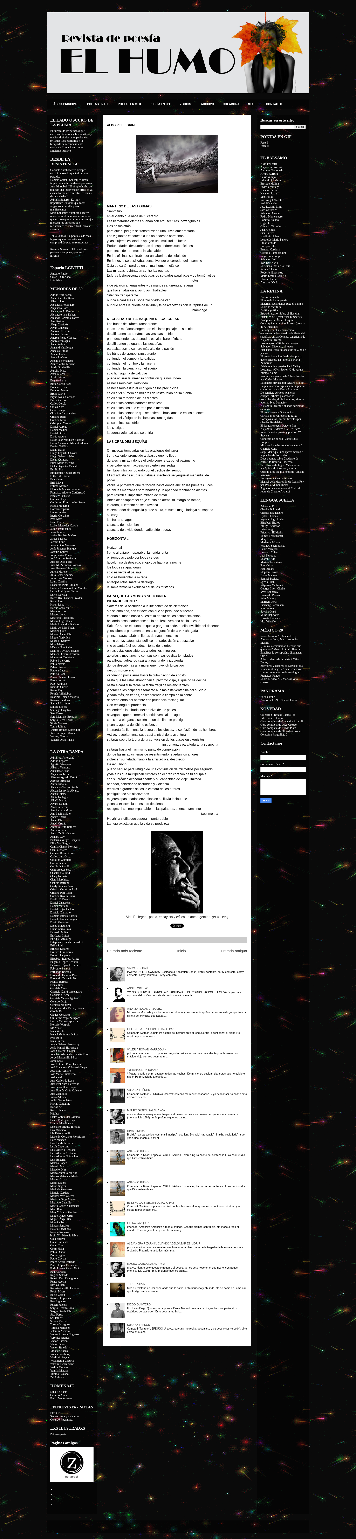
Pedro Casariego (269, 186)
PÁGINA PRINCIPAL (65, 104)
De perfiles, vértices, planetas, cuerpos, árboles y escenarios (277, 394)
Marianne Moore (270, 542)
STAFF (252, 104)
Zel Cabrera (57, 1377)
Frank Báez (56, 985)
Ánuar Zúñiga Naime (62, 833)
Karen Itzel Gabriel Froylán (66, 598)
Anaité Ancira (58, 817)
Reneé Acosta (58, 1281)
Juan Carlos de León (62, 1080)
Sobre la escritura (270, 307)
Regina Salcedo (59, 1275)
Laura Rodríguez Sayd (63, 1120)
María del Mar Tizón (62, 627)
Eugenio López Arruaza (64, 962)
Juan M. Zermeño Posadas (65, 565)
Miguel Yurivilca (60, 637)
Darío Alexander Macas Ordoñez (69, 443)
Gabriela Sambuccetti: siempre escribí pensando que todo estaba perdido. (69, 173)
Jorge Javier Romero (62, 555)
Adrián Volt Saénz (60, 294)
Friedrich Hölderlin (271, 532)
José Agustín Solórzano (63, 558)
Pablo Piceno (58, 667)
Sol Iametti (56, 1317)
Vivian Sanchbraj (60, 1354)
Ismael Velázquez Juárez (64, 1034)
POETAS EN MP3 (129, 104)
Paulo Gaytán (58, 1258)
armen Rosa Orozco (63, 853)
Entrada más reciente (124, 951)
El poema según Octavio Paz (277, 412)
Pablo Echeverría (60, 660)
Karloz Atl (56, 1107)
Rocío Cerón (57, 1294)
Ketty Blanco (58, 1110)
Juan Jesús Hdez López (63, 1087)
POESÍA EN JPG (160, 104)
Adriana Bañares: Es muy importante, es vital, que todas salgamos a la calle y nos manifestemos (67, 204)
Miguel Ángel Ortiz (61, 1215)
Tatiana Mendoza (60, 1327)
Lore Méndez (58, 1139)
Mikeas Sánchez (59, 1225)
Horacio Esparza (59, 509)
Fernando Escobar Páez (63, 975)
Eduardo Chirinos (270, 180)
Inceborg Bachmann (272, 605)
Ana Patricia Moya (61, 810)
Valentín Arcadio (60, 1331)
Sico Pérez (56, 1314)
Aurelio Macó (58, 370)
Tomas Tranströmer (271, 535)
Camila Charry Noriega (63, 846)
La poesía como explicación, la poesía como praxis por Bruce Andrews (282, 388)
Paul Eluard (267, 568)
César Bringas (58, 410)
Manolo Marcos (59, 1166)
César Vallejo (268, 177)
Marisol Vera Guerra (62, 1196)
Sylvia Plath (267, 582)
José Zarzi (56, 1077)
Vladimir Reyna (59, 1357)
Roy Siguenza (58, 1301)
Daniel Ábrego (58, 426)
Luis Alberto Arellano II (64, 1153)
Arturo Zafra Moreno (62, 364)
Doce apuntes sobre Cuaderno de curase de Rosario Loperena (279, 460)
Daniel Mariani (59, 905)
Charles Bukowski (270, 509)
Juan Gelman (267, 229)
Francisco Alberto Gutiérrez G (67, 492)
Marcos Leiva (58, 614)
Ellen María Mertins (62, 462)
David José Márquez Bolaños (67, 439)
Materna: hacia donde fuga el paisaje (281, 303)
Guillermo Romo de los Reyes (67, 502)
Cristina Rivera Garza (62, 896)
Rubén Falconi (58, 1304)
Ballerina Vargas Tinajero (65, 840)
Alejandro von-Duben (63, 314)
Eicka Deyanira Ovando (64, 466)
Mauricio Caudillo (60, 1202)
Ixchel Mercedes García (64, 525)
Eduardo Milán (59, 932)
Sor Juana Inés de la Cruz (275, 266)
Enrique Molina (269, 183)
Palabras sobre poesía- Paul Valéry (280, 366)
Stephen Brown (269, 572)
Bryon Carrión (58, 400)
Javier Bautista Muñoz (63, 535)
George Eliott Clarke (272, 588)
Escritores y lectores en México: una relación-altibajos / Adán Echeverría (281, 667)
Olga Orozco (267, 223)
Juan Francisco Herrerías (64, 1083)
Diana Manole (268, 575)
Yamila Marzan (59, 1370)
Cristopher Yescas (60, 423)
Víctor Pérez (57, 1344)
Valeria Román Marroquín (65, 729)
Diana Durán (57, 449)
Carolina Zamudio (60, 859)
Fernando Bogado (60, 971)
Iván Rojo (56, 1037)
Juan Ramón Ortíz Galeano (66, 1090)
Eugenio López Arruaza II (65, 965)
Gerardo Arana (58, 1395)
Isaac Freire (57, 522)
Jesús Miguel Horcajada (64, 1047)
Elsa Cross (56, 1413)
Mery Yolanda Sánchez (63, 1212)
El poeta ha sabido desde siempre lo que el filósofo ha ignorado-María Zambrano (281, 360)
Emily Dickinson (270, 525)
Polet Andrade (58, 683)
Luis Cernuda (268, 242)
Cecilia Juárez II (59, 866)
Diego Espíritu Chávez (63, 453)
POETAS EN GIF (98, 104)
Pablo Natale (57, 663)
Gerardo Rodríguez (61, 1419)
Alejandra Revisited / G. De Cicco (280, 428)
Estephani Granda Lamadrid (66, 942)
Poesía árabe (267, 696)
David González (59, 922)
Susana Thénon (269, 269)
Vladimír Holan (269, 236)
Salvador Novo (269, 262)
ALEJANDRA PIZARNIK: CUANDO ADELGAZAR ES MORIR (163, 1243)
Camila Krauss (58, 849)
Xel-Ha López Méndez (63, 733)
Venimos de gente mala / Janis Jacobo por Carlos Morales (282, 378)
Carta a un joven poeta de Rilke (278, 415)
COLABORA (231, 104)
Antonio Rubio (59, 273)
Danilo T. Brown (60, 899)
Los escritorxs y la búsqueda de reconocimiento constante (66, 144)
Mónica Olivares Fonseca (65, 654)
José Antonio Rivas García (65, 1064)
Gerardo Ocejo (58, 1001)
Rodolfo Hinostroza (271, 272)
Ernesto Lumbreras (61, 952)
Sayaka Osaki (268, 611)
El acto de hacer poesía (273, 300)
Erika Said (56, 945)
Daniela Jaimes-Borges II (65, 919)
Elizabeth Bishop (270, 522)
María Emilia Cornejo (273, 275)
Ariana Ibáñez (58, 354)
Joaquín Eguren (59, 551)
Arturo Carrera (269, 173)
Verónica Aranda (59, 1337)
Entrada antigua (234, 951)
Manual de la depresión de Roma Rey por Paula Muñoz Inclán (282, 483)
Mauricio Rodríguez (62, 617)
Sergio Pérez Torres (61, 720)
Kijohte (54, 1113)
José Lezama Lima (271, 206)
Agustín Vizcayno (60, 764)
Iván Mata (56, 280)
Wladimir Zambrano (62, 1364)
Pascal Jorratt (58, 680)
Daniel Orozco (58, 433)
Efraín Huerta (268, 279)
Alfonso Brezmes (60, 780)
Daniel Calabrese (60, 902)
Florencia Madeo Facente (65, 489)
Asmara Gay (57, 836)
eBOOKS (186, 104)
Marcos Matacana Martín (64, 1176)
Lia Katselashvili (60, 1133)
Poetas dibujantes (270, 297)
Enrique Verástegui (61, 938)
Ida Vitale (56, 1027)
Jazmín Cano (57, 542)
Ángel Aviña (57, 344)
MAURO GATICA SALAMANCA (146, 1110)
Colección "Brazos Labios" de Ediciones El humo (277, 716)
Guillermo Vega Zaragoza (65, 1018)
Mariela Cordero (59, 1192)
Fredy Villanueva (60, 495)
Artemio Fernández (61, 360)
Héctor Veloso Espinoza (64, 1021)
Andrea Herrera (59, 334)
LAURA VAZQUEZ (138, 1223)
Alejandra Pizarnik (271, 167)
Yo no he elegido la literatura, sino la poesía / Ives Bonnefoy (282, 401)
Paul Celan (266, 565)
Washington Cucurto (62, 1360)
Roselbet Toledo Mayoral (65, 696)
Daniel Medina (58, 430)
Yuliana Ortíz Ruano (62, 739)
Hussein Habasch (270, 618)
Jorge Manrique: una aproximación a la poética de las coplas (281, 453)
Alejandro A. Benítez (62, 311)
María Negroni (58, 1186)
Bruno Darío (57, 393)
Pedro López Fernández (64, 1265)
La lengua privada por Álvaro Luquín (282, 382)
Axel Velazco (58, 373)
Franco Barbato (59, 981)
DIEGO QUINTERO (139, 1304)
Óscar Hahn (57, 1248)
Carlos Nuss (57, 406)
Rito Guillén (57, 1284)
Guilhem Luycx (59, 499)
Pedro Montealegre (61, 1398)
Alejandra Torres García (64, 787)
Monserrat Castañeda (62, 657)
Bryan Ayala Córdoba (62, 397)
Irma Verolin (57, 1031)
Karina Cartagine (60, 1103)
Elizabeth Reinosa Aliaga (64, 958)
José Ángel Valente (271, 200)
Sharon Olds (267, 558)
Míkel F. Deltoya (60, 640)
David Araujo (58, 436)
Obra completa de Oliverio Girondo (281, 731)
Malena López (58, 1163)
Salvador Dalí (268, 259)
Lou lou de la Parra (61, 1143)
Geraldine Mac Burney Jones (67, 1008)
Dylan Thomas (269, 516)
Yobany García (59, 736)
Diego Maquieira (60, 925)
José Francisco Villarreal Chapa (68, 1067)
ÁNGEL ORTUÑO (137, 988)
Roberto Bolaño (269, 219)
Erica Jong (266, 529)
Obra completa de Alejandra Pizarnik (281, 721)
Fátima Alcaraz (59, 486)
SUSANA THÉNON (138, 1090)
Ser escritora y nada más (64, 1416)
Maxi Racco (57, 1209)
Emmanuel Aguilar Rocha (65, 472)
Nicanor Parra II (270, 193)
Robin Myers (57, 1291)
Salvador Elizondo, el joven (276, 346)
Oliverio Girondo (270, 226)
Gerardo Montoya (60, 1004)
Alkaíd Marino (58, 800)
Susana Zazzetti (59, 1321)
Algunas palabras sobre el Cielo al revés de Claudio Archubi (280, 490)
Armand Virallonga (61, 347)
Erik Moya (56, 482)
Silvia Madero (58, 723)
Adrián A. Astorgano (62, 757)
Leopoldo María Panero (274, 239)
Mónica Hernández (61, 647)
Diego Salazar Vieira (62, 456)
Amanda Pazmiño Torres (64, 317)
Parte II (264, 145)
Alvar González (59, 327)
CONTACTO (274, 104)
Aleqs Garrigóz (59, 324)
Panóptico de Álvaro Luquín (277, 320)
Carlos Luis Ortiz (60, 856)
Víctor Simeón (58, 1347)
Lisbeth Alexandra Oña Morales (68, 588)
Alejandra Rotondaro (62, 304)
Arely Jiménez (58, 357)
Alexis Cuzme (58, 793)
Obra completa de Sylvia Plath (278, 728)
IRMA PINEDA (136, 1130)
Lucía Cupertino (59, 1146)
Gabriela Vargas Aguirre (64, 998)
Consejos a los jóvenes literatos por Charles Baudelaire (280, 420)
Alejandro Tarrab (60, 774)
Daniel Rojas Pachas (62, 909)
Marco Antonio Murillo (63, 1172)
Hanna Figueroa (59, 505)
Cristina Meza (58, 420)
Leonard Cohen (269, 552)
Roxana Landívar (60, 700)
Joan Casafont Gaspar (62, 1051)
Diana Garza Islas (60, 929)
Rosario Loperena (60, 1298)
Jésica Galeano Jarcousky (64, 1044)
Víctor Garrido (59, 1341)
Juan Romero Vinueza (63, 568)
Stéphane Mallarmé (271, 585)
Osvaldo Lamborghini (273, 252)
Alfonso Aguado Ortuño (64, 777)
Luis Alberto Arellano (63, 1149)
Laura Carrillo (58, 581)
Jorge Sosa (56, 1060)
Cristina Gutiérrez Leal (63, 889)
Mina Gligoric (58, 644)
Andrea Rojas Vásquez (63, 337)
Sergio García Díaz (61, 1311)
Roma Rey (56, 690)
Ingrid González (59, 515)
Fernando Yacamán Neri (64, 978)
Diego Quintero (59, 459)
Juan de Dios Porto (61, 561)
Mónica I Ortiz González (64, 650)
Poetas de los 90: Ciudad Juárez (278, 700)
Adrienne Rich (268, 506)
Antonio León (58, 830)
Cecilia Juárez (58, 863)
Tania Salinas (58, 726)
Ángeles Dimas (59, 350)
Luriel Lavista (58, 594)
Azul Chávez (57, 377)
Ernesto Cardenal (270, 249)
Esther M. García (60, 476)
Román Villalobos (60, 693)
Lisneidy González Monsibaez (67, 1136)
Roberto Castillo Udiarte (64, 1288)
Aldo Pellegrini (269, 163)
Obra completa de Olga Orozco (278, 724)
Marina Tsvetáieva (271, 562)
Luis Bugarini (58, 1159)
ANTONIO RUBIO (138, 1151)
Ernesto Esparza (59, 948)
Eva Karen (56, 479)
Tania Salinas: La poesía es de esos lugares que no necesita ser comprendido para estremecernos (70, 239)
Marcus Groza (58, 1179)
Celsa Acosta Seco (60, 869)
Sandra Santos (58, 706)
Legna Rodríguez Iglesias (65, 1126)
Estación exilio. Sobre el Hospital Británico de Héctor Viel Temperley (281, 315)
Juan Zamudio (58, 1093)
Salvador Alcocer (270, 213)
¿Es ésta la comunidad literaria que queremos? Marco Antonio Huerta (280, 647)
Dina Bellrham (58, 1391)
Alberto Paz (57, 301)
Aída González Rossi (62, 298)
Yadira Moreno (59, 1367)
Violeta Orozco (59, 1350)
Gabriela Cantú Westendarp (66, 991)
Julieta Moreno (59, 571)
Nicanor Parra (268, 190)
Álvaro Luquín (59, 803)
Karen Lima (57, 604)
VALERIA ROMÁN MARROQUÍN (146, 1049)
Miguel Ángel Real (61, 1219)
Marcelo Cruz (58, 611)
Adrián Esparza (59, 760)
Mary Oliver (267, 539)
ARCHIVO (207, 104)
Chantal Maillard (60, 873)
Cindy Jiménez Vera (61, 886)
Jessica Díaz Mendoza (62, 545)
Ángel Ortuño (58, 823)
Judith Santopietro (60, 1100)
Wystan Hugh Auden (272, 519)
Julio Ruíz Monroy (61, 578)
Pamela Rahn (58, 673)
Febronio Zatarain (60, 968)
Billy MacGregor (60, 843)
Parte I (264, 142)
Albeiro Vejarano (60, 767)
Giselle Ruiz (57, 1011)
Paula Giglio (57, 1255)
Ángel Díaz (56, 820)
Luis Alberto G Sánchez (64, 1156)
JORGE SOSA (136, 1284)
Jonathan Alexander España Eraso (69, 1054)
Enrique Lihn (268, 246)
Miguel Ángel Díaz (61, 634)
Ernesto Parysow (60, 955)
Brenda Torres (58, 387)
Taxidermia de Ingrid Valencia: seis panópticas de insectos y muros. (280, 467)
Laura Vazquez (269, 549)
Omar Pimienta (59, 1242)
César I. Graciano (60, 276)
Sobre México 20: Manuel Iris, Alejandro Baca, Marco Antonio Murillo (278, 639)
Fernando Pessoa (270, 595)
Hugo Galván (58, 512)
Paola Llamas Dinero (62, 677)
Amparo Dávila (269, 282)
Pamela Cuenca (59, 670)
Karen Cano (57, 601)
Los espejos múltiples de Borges (279, 343)
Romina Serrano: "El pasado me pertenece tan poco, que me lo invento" (69, 252)
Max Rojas (266, 196)
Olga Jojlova (57, 1238)
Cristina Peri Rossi (61, 892)
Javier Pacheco (58, 538)
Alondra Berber (59, 807)
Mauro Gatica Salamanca (64, 1205)
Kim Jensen (267, 608)
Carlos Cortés (58, 403)
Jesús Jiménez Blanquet (63, 548)
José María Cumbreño (63, 1074)
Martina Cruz (58, 631)
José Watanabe (268, 203)
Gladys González (60, 1014)
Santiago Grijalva (60, 710)
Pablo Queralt (58, 1252)
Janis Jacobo (57, 532)
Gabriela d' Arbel (60, 994)
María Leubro (58, 1182)
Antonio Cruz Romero (63, 826)
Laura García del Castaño (65, 1116)
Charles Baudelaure (271, 512)
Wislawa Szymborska (272, 545)
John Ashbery (268, 598)
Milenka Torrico (59, 1222)
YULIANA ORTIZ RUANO (142, 1069)
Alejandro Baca (59, 308)
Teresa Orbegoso (60, 1324)
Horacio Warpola (60, 1024)
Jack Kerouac (268, 555)
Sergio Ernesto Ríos (62, 1308)
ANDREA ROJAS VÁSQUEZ (144, 1008)
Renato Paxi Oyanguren (64, 1278)
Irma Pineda (57, 1041)
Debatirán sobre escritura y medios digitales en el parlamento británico (71, 137)
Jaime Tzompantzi (60, 528)
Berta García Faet (60, 383)
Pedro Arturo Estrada (62, 1261)
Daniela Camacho (60, 912)
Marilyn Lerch (268, 601)
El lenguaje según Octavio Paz (278, 425)
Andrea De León (60, 331)
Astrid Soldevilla (60, 367)
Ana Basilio (57, 321)
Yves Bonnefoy (269, 591)
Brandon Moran (59, 390)
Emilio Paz (56, 469)
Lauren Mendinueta (61, 1123)
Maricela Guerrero (61, 1189)
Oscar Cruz (56, 1245)
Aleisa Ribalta (58, 784)
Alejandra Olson (59, 770)
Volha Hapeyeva (269, 614)
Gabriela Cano (58, 988)
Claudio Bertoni (59, 882)
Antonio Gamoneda (271, 170)
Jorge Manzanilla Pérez (63, 1057)
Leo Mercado (58, 1130)
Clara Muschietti (59, 879)
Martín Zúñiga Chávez (63, 1199)
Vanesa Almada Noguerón (65, 1334)
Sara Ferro (56, 713)
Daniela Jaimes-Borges (63, 915)
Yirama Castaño (59, 1373)
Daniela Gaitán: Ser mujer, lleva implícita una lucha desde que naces (71, 181)
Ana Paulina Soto (60, 813)
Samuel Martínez (60, 703)
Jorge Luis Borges (270, 256)
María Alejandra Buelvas (64, 624)
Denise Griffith (59, 446)
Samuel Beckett (269, 578)
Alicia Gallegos (59, 797)
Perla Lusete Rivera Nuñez (65, 1268)
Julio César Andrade (62, 575)
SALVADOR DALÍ (137, 968)
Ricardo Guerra (59, 687)
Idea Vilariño (268, 621)
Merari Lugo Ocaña (61, 621)
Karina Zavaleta (59, 607)
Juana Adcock (58, 1097)
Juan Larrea (267, 233)
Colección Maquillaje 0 (273, 734)
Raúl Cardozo (58, 1271)
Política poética (269, 310)
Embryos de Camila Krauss (276, 478)
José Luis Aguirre (60, 1070)
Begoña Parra (58, 380)
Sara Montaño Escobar (63, 716)
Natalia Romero (59, 1232)
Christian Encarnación (63, 413)
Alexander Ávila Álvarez (64, 790)
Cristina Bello (58, 416)
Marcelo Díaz (58, 1169)
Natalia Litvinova (60, 1228)
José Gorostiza (268, 210)
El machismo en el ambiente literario (66, 149)
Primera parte (58, 1434)
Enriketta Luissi (59, 935)
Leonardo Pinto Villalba (64, 584)
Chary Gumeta (58, 876)
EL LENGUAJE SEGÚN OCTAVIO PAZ (150, 1029)
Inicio (181, 951)
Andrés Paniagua (60, 341)
